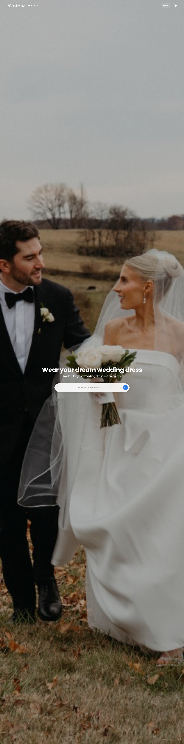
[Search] (125, 387)
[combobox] (92, 388)
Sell (166, 5)
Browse (34, 5)
